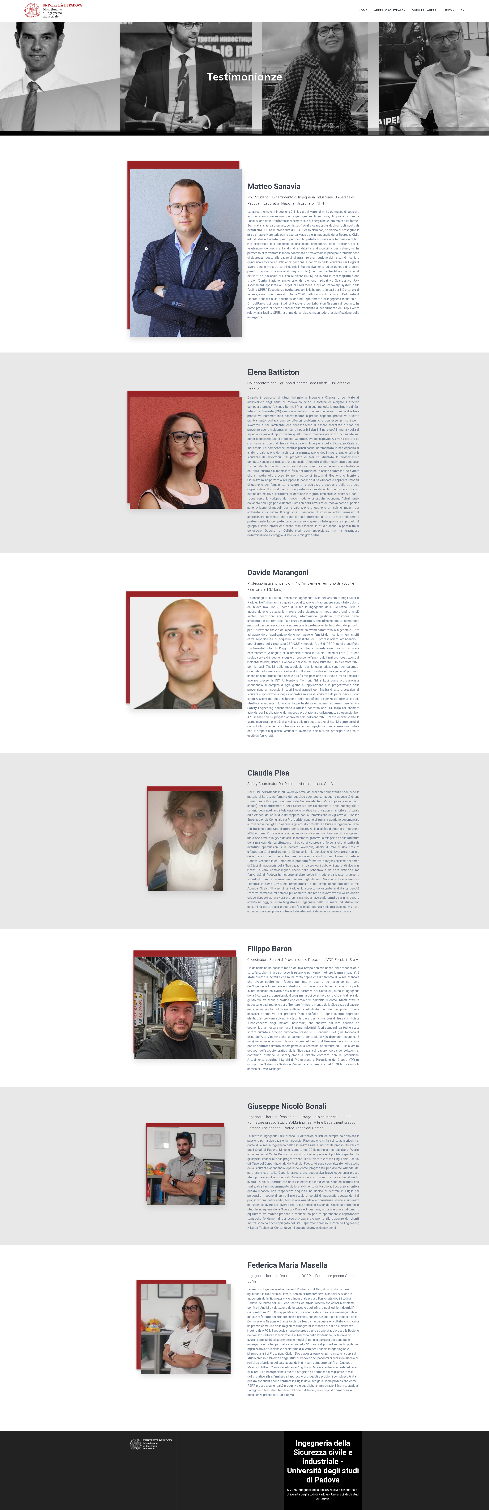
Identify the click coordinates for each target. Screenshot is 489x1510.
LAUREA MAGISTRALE (388, 10)
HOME (363, 10)
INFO (448, 10)
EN (463, 10)
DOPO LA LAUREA (424, 10)
